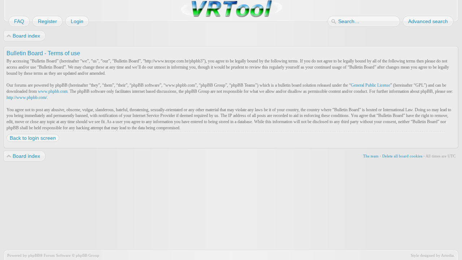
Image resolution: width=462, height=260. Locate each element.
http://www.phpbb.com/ (26, 97)
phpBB (34, 255)
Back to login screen (33, 138)
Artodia (447, 255)
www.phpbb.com (52, 91)
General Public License (370, 85)
